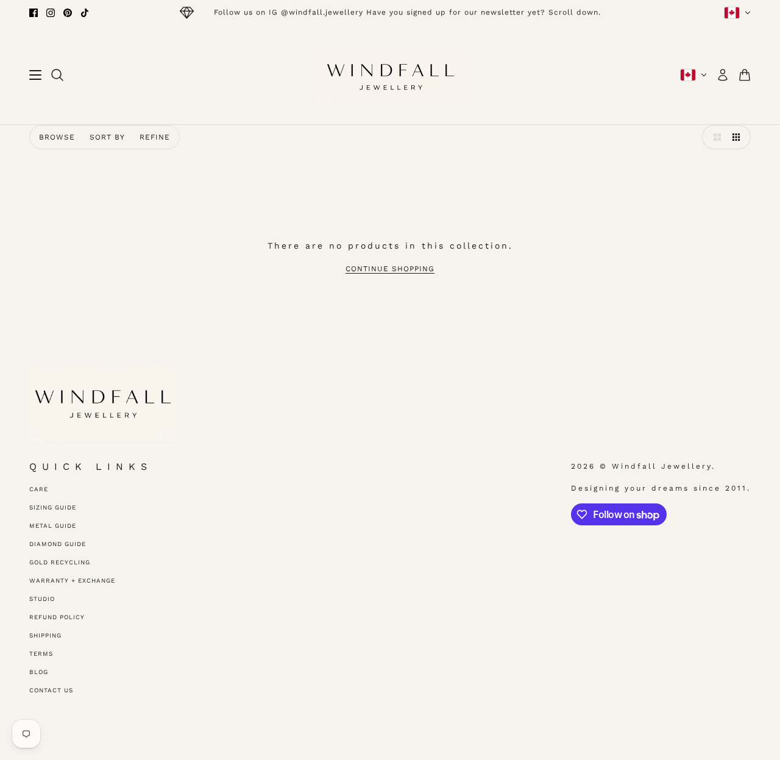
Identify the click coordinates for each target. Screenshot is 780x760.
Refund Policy (57, 617)
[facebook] (33, 13)
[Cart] (745, 75)
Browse (57, 137)
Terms (41, 653)
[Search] (57, 75)
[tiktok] (84, 13)
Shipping (45, 635)
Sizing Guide (52, 507)
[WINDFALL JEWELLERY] (390, 74)
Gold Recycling (59, 562)
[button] (714, 137)
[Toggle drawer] (35, 75)
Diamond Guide (57, 544)
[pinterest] (67, 13)
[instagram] (50, 13)
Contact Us (51, 690)
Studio (42, 598)
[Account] (723, 75)
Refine (155, 137)
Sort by (107, 137)
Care (38, 489)
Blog (38, 672)
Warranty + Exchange (72, 580)
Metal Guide (52, 525)
